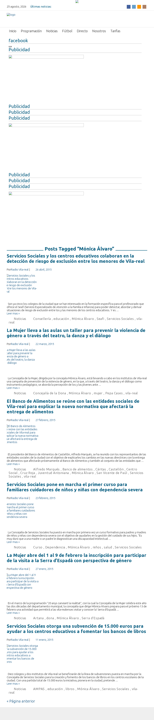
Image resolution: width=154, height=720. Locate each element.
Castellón (116, 469)
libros (70, 689)
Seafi (100, 318)
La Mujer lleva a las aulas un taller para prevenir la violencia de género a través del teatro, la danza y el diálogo (76, 333)
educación (61, 318)
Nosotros (99, 31)
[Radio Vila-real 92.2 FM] (11, 18)
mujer (98, 393)
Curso (37, 547)
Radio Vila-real (20, 269)
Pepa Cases (114, 393)
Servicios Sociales (120, 318)
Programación (31, 31)
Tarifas (115, 31)
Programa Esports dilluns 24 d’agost (75, 6)
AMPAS (39, 689)
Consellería (42, 318)
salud (108, 547)
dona (50, 618)
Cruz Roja (27, 473)
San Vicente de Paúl (112, 473)
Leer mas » (13, 313)
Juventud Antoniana (53, 473)
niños (97, 547)
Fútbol (67, 31)
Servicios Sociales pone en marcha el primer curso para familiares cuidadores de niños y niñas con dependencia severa (75, 487)
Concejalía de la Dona (49, 393)
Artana (38, 618)
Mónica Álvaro (83, 318)
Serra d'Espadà (93, 618)
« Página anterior (21, 701)
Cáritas (100, 469)
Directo (82, 31)
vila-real (131, 393)
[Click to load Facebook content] (10, 46)
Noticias (52, 31)
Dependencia (55, 547)
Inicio (12, 31)
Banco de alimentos (78, 469)
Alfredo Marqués (46, 469)
